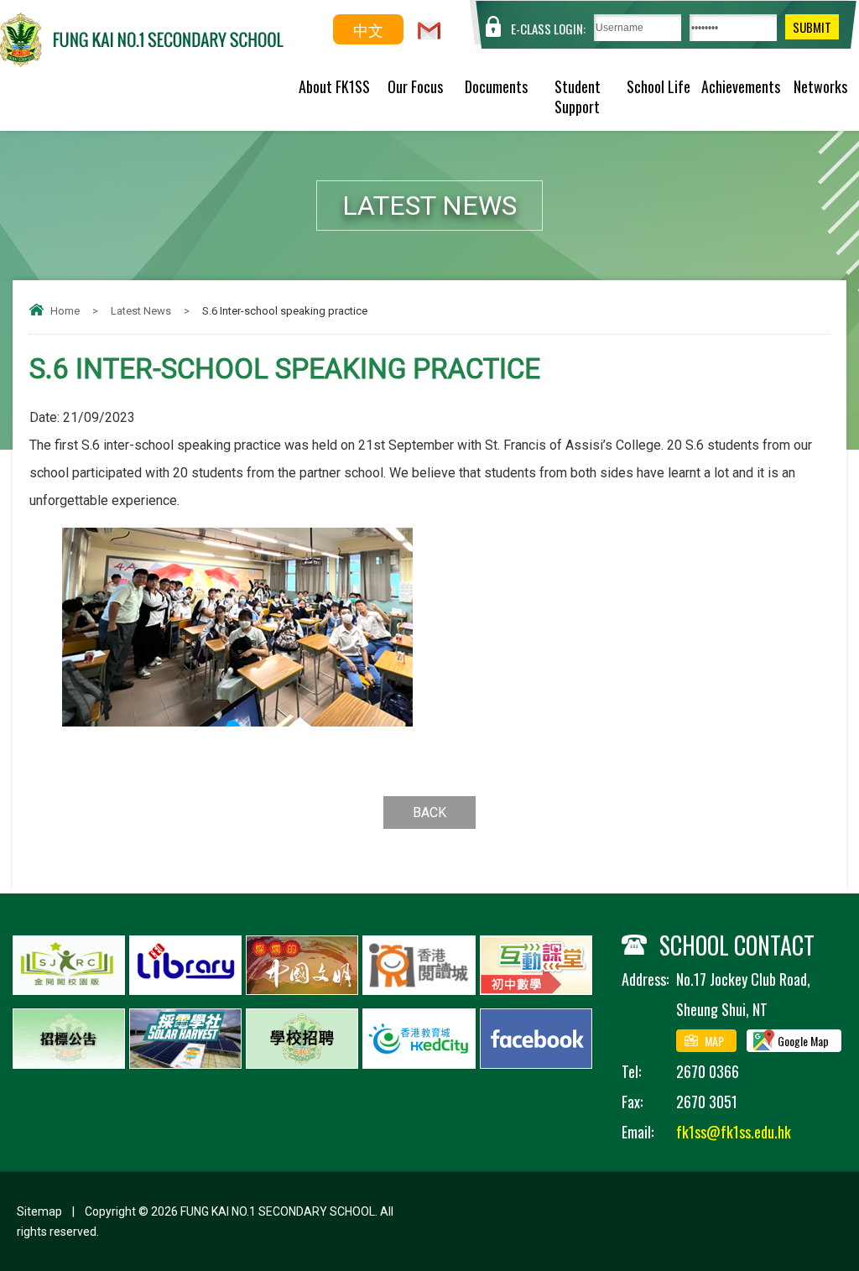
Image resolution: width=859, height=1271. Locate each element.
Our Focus (415, 86)
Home (65, 311)
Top (816, 1196)
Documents (496, 86)
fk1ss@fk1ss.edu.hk (733, 1132)
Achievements (739, 86)
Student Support (577, 96)
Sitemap (39, 1211)
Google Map (803, 1041)
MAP (714, 1041)
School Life (658, 86)
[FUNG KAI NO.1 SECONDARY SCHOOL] (142, 60)
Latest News (141, 311)
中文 (368, 29)
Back (429, 812)
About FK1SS (334, 86)
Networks (820, 86)
